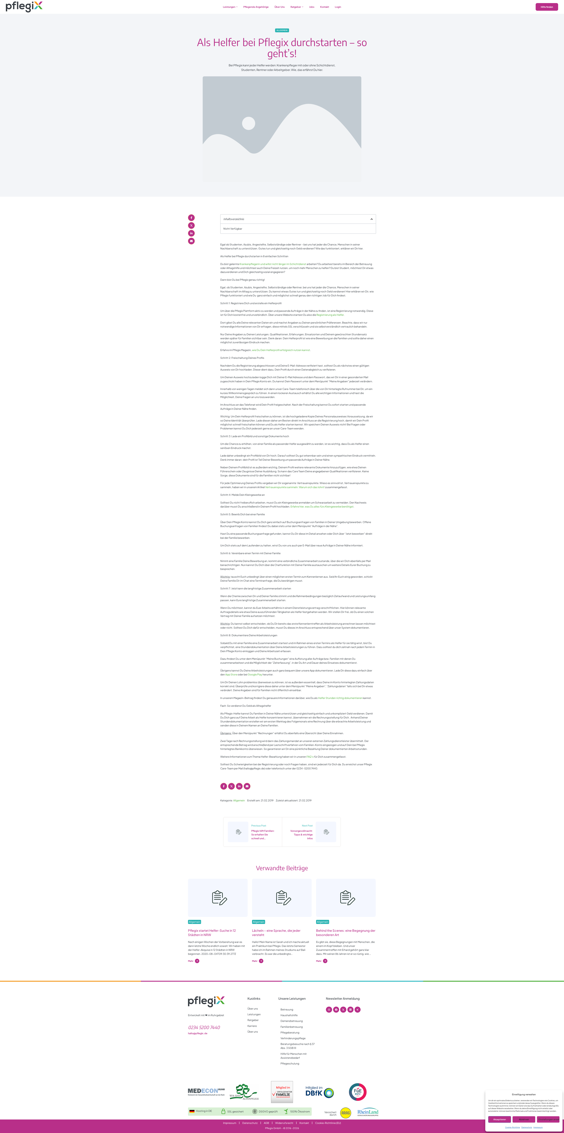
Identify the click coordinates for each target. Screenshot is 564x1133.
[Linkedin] (350, 1010)
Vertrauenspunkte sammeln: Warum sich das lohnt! (295, 487)
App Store (231, 674)
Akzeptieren (499, 1119)
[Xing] (358, 1010)
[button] (236, 6)
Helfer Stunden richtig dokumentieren (340, 698)
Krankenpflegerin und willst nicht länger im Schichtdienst (273, 264)
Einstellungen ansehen (549, 1119)
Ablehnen (524, 1119)
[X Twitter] (191, 225)
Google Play (255, 674)
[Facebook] (191, 217)
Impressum (538, 1127)
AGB (266, 1122)
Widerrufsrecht (284, 1122)
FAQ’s (310, 756)
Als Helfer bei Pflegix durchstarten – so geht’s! (282, 47)
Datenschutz (526, 1127)
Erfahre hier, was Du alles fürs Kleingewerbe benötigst (322, 506)
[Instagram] (329, 1010)
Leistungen (254, 1014)
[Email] (191, 241)
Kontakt (304, 1122)
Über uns (252, 1008)
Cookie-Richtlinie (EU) (328, 1122)
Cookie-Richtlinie (512, 1127)
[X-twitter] (343, 1010)
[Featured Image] (218, 898)
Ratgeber (253, 1020)
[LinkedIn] (191, 233)
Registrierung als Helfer (330, 314)
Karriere (252, 1025)
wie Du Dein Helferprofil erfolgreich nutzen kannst (281, 350)
